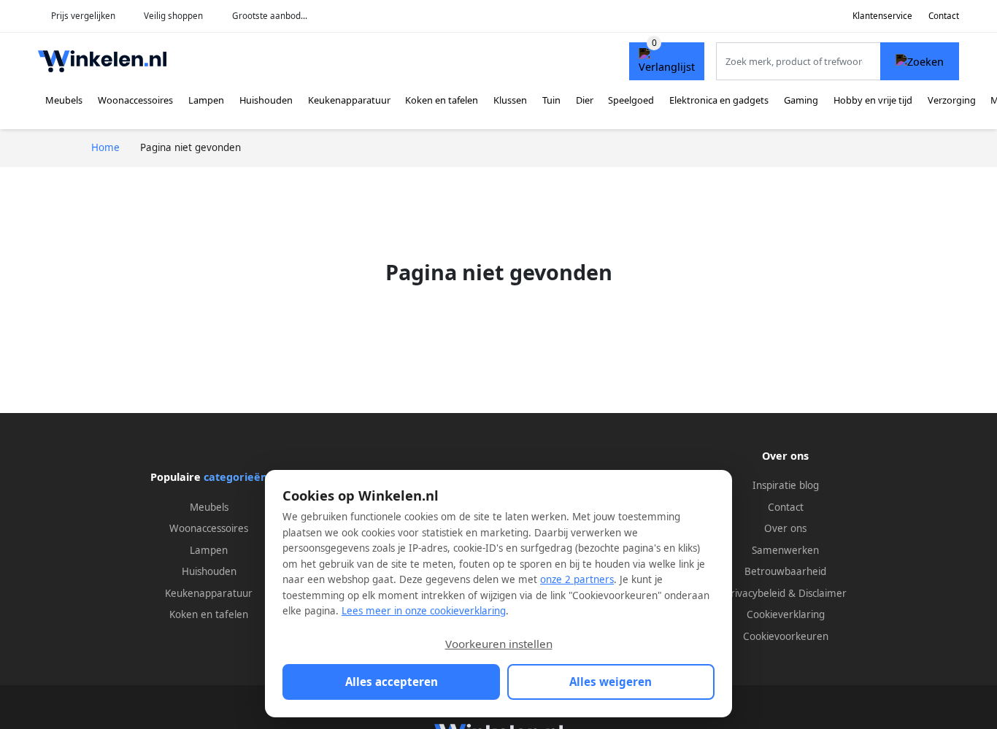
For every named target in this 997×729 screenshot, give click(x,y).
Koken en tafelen (441, 100)
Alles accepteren (391, 681)
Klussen (510, 100)
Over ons (785, 528)
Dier (584, 100)
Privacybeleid (755, 593)
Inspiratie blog (785, 485)
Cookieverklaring (786, 614)
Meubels (63, 100)
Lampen (206, 100)
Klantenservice (882, 15)
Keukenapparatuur (349, 100)
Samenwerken (785, 550)
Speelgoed (631, 100)
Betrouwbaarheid (785, 571)
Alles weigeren (610, 681)
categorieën (235, 477)
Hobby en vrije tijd (873, 100)
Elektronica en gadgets (719, 100)
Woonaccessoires (135, 100)
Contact (943, 15)
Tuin (551, 100)
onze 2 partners (577, 579)
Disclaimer (822, 593)
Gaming (801, 100)
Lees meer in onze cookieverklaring (424, 610)
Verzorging (952, 100)
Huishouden (266, 100)
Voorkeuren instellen (499, 643)
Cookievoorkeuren (785, 636)
